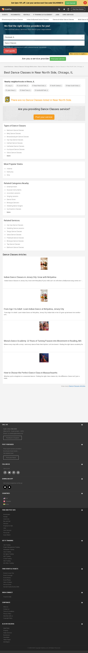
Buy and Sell (6, 521)
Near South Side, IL (73, 85)
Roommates (15, 14)
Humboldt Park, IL (42, 90)
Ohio (8, 175)
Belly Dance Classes (14, 133)
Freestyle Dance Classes (15, 238)
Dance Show (11, 199)
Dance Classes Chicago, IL (46, 66)
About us (5, 606)
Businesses (6, 635)
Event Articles (7, 577)
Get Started (70, 3)
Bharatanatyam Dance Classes (12, 19)
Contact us (6, 609)
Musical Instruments (14, 190)
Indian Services (7, 632)
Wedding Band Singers (15, 206)
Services (5, 523)
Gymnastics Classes (14, 209)
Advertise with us (8, 616)
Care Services (68, 14)
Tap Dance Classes (13, 244)
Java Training (7, 551)
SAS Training (7, 561)
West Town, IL (26, 90)
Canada (8, 501)
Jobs (57, 14)
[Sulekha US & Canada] (6, 9)
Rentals (26, 14)
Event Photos (7, 580)
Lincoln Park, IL (23, 85)
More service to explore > (78, 54)
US (7, 498)
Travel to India (7, 596)
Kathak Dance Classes (15, 143)
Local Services (8, 66)
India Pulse (6, 628)
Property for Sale (8, 525)
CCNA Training (7, 558)
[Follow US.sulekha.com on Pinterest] (13, 472)
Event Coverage (7, 575)
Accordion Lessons (13, 193)
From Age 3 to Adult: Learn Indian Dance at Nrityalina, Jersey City (34, 309)
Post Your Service (78, 9)
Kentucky (10, 172)
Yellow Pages (7, 639)
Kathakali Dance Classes (15, 146)
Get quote (10, 51)
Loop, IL (10, 85)
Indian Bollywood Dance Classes (38, 19)
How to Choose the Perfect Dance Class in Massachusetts (30, 372)
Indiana (9, 168)
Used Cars (6, 519)
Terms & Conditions (8, 611)
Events (5, 14)
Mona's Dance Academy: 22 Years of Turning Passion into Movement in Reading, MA (42, 340)
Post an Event (7, 584)
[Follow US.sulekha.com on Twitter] (9, 472)
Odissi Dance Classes (14, 152)
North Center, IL (56, 85)
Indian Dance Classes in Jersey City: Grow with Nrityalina (30, 277)
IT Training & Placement (42, 14)
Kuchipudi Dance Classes (16, 149)
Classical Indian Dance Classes (63, 19)
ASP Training (7, 556)
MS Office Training (8, 563)
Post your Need (11, 457)
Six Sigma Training (8, 554)
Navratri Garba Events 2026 (11, 586)
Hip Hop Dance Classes (15, 140)
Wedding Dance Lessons (15, 228)
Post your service (58, 59)
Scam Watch (6, 535)
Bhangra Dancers (13, 203)
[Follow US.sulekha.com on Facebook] (5, 472)
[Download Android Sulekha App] (9, 487)
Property (5, 630)
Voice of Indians (7, 582)
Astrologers (6, 642)
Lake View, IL (11, 90)
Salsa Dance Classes (14, 234)
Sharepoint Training (8, 549)
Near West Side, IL (39, 85)
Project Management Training (11, 547)
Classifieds (6, 637)
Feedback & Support (12, 438)
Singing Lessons (12, 196)
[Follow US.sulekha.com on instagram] (18, 472)
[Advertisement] (44, 404)
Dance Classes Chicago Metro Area (25, 66)
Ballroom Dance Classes (15, 130)
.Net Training (6, 545)
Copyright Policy (7, 618)
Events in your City (8, 573)
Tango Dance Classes (14, 231)
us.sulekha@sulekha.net (15, 433)
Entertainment (12, 187)
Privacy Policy (7, 613)
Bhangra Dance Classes (15, 241)
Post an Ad (6, 532)
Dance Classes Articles (77, 386)
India (7, 504)
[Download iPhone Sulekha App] (5, 487)
